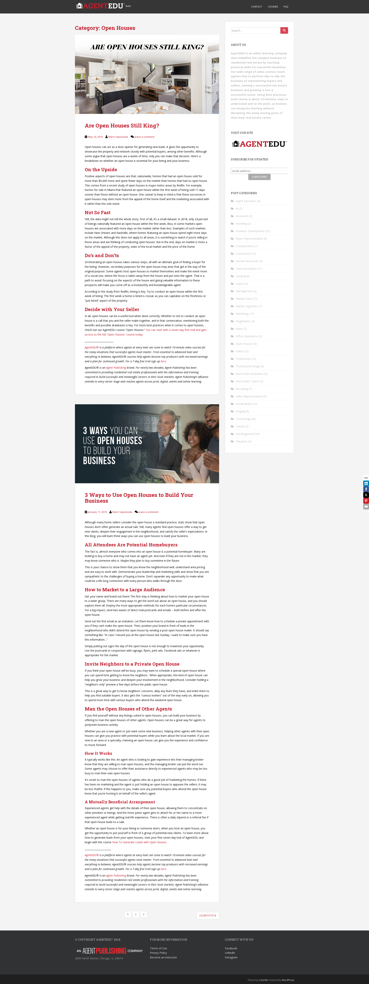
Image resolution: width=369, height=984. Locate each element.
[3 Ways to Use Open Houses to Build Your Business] (147, 443)
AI (237, 208)
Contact (256, 6)
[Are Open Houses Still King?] (147, 74)
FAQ (286, 6)
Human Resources (247, 261)
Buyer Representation (249, 238)
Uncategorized (245, 434)
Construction (244, 253)
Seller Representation (249, 396)
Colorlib (263, 980)
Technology (243, 419)
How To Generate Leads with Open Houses (139, 842)
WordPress (288, 980)
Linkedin (230, 953)
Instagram (231, 957)
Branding (241, 223)
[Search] (284, 30)
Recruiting (242, 389)
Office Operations (247, 336)
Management (244, 291)
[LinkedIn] (366, 483)
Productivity (243, 359)
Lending (241, 276)
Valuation (241, 441)
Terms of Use (158, 948)
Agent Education (246, 201)
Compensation (245, 246)
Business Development (250, 231)
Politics (240, 351)
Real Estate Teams (247, 381)
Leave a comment (144, 136)
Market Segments (247, 306)
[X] (366, 495)
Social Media (244, 404)
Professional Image (248, 366)
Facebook (231, 948)
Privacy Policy (158, 953)
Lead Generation (246, 268)
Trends (240, 426)
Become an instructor (163, 957)
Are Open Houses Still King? (122, 125)
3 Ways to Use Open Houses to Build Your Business (139, 497)
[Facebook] (366, 489)
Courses (273, 6)
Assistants (242, 216)
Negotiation (243, 321)
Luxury (240, 283)
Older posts (207, 915)
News (239, 329)
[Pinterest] (366, 501)
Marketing (242, 313)
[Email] (366, 506)
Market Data (244, 298)
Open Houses (244, 344)
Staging (240, 411)
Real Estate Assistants (249, 374)
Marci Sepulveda (118, 136)
